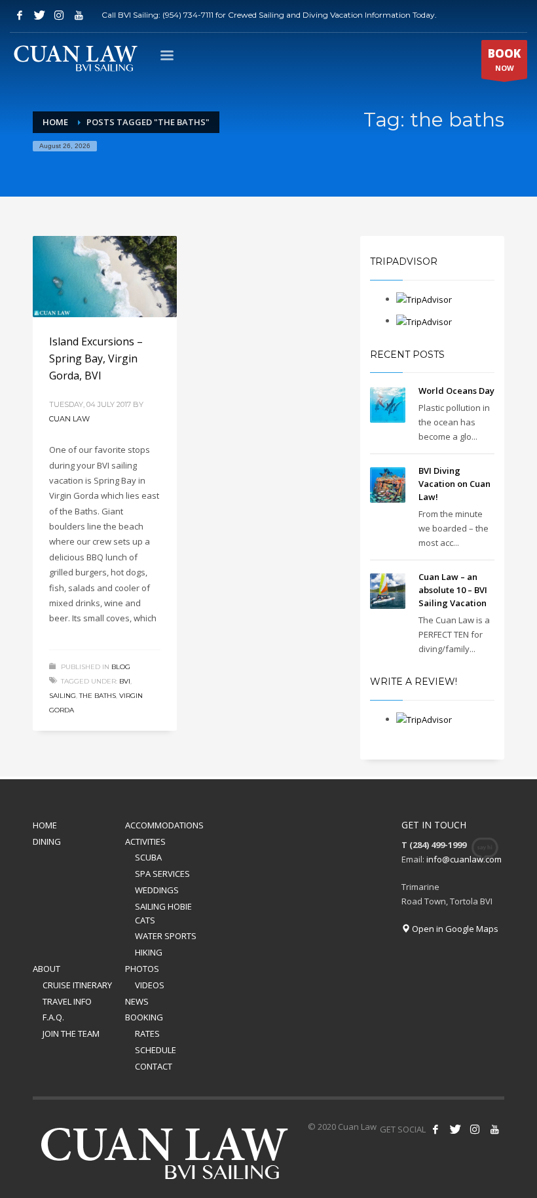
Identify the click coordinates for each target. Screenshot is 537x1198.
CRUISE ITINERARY (77, 985)
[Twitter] (39, 15)
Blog (120, 667)
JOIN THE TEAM (71, 1033)
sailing (62, 695)
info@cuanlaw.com (464, 859)
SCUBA (148, 857)
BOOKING (144, 1017)
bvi (124, 681)
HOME (45, 825)
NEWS (137, 1001)
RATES (147, 1033)
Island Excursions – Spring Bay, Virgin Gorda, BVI (96, 358)
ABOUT (46, 969)
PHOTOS (142, 969)
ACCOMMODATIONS (164, 825)
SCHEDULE (155, 1050)
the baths (97, 695)
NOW (504, 59)
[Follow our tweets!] (455, 1129)
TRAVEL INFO (67, 1001)
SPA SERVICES (162, 873)
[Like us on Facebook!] (435, 1129)
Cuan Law (69, 418)
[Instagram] (59, 15)
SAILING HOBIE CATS (163, 913)
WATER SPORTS (165, 936)
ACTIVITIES (145, 841)
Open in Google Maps (454, 929)
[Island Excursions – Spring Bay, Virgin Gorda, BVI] (104, 276)
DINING (47, 841)
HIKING (148, 952)
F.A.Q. (53, 1017)
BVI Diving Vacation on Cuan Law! (454, 484)
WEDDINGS (157, 890)
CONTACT (153, 1066)
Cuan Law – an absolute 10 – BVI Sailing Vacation (452, 590)
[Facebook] (19, 15)
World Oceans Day (456, 390)
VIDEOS (149, 985)
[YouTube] (78, 15)
